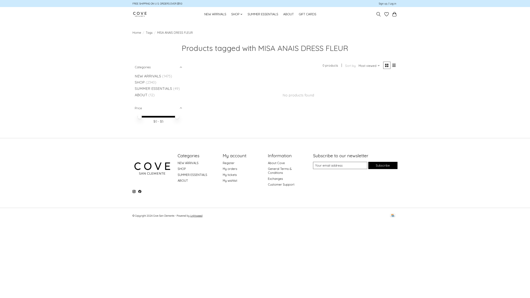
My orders (230, 169)
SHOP (140, 82)
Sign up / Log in (387, 3)
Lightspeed (196, 215)
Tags (149, 33)
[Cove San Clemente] (139, 14)
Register (229, 163)
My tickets (230, 175)
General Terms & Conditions (280, 171)
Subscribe (383, 165)
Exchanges (275, 179)
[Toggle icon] (379, 14)
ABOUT (288, 14)
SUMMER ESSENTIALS (263, 14)
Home (136, 33)
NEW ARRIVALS (215, 14)
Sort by (350, 66)
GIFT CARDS (307, 14)
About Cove (276, 163)
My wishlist (230, 181)
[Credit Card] (392, 216)
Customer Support (281, 184)
